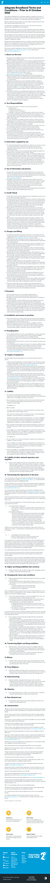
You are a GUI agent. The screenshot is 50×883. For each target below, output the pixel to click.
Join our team (14, 858)
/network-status (35, 833)
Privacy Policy (31, 878)
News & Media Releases (14, 865)
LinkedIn (7, 867)
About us (13, 857)
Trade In (23, 862)
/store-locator (35, 817)
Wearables (24, 858)
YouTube (7, 865)
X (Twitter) (7, 860)
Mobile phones (23, 856)
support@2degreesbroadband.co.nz (21, 49)
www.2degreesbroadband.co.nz (13, 51)
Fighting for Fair (14, 862)
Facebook (7, 857)
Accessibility (32, 876)
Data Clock (13, 861)
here (40, 19)
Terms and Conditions (32, 879)
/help (15, 833)
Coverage (13, 867)
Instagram (7, 863)
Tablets (23, 859)
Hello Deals (24, 861)
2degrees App (14, 860)
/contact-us (15, 817)
